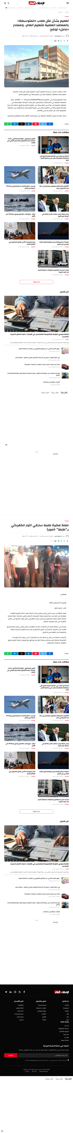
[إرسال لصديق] (55, 40)
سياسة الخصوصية (35, 1060)
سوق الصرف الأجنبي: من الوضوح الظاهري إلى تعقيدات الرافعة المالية (39, 349)
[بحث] (5, 3)
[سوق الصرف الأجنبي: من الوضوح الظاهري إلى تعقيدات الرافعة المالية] (65, 351)
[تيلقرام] (58, 40)
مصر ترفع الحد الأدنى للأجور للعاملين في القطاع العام (22, 243)
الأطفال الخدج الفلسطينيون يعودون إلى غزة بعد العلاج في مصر (54, 187)
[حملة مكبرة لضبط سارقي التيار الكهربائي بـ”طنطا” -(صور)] (36, 566)
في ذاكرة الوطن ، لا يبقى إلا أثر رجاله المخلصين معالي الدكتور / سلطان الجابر (37, 358)
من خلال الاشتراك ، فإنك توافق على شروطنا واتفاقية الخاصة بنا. (46, 1060)
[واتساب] (61, 40)
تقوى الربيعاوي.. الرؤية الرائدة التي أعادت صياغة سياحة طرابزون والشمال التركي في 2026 (21, 141)
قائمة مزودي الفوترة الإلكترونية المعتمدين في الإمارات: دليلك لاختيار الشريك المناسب (39, 335)
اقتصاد (67, 339)
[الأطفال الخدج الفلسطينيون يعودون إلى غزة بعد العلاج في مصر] (53, 175)
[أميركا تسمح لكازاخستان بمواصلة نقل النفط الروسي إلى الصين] (53, 231)
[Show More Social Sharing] (51, 40)
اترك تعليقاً (36, 282)
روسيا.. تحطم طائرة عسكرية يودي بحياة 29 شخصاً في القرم (20, 187)
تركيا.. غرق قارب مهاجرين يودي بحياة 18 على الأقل (20, 215)
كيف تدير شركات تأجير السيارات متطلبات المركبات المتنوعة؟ (42, 364)
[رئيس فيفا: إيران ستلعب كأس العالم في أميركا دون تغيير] (53, 203)
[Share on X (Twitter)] (64, 40)
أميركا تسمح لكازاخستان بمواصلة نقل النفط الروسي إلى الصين (54, 243)
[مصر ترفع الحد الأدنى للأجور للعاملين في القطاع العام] (19, 231)
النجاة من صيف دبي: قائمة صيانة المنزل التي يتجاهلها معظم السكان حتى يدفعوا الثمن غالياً (54, 158)
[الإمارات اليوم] (36, 3)
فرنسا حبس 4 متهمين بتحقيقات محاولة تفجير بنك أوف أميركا (53, 271)
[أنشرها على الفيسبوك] (67, 40)
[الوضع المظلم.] (8, 3)
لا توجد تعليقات (32, 36)
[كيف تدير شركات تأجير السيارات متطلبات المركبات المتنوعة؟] (65, 366)
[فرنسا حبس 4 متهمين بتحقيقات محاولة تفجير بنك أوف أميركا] (53, 259)
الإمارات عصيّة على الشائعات (51, 382)
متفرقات (67, 16)
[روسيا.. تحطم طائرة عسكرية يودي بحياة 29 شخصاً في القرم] (19, 175)
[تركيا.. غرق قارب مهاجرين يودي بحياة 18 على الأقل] (19, 203)
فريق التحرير (57, 36)
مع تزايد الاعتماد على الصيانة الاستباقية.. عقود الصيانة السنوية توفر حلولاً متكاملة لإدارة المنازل (33, 374)
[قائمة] (67, 3)
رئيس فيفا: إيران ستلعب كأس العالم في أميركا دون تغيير (55, 215)
